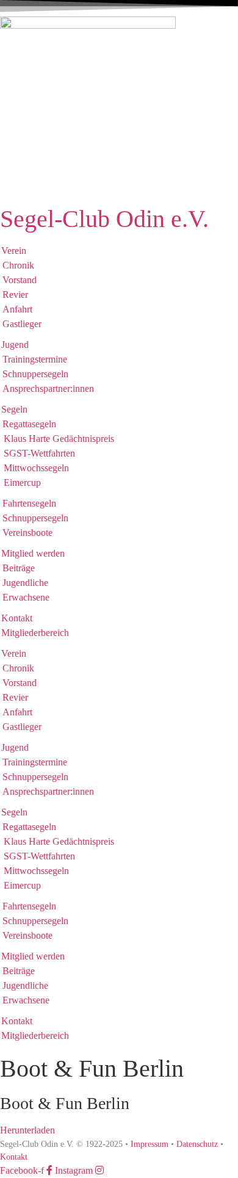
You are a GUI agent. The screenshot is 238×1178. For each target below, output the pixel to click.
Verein (13, 250)
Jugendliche (25, 582)
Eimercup (22, 482)
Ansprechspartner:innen (48, 388)
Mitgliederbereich (35, 632)
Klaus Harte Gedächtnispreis (59, 438)
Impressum (148, 1144)
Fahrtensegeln (29, 503)
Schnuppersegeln (35, 374)
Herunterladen (27, 1130)
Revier (15, 294)
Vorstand (19, 280)
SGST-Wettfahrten (39, 453)
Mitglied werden (33, 553)
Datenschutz (197, 1144)
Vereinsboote (27, 532)
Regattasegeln (29, 424)
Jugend (15, 344)
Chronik (18, 265)
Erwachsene (25, 597)
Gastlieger (21, 324)
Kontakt (16, 618)
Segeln (14, 409)
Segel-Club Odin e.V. (104, 219)
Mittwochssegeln (36, 468)
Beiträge (18, 568)
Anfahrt (17, 309)
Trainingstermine (34, 359)
